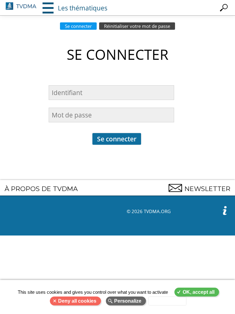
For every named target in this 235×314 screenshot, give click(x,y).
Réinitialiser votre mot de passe (137, 26)
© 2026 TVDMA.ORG (149, 211)
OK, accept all (198, 292)
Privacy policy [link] (167, 301)
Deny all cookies (77, 301)
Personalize (127, 301)
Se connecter (78, 26)
